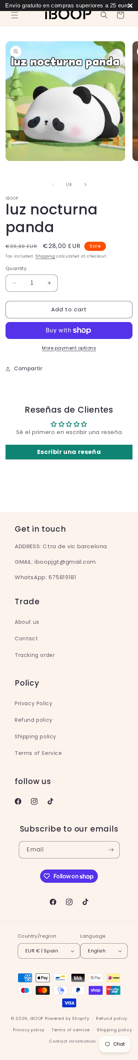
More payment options (69, 348)
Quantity (16, 268)
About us (27, 622)
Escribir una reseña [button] (69, 452)
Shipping (45, 256)
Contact (26, 638)
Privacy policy (29, 1030)
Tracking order (35, 655)
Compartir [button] (28, 368)
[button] (15, 15)
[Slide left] (53, 184)
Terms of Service (38, 753)
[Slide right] (85, 184)
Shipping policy (35, 736)
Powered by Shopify (67, 1018)
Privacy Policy (33, 703)
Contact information (72, 1041)
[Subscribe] (111, 849)
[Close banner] (130, 5)
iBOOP (37, 1018)
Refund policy (34, 720)
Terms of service (71, 1030)
